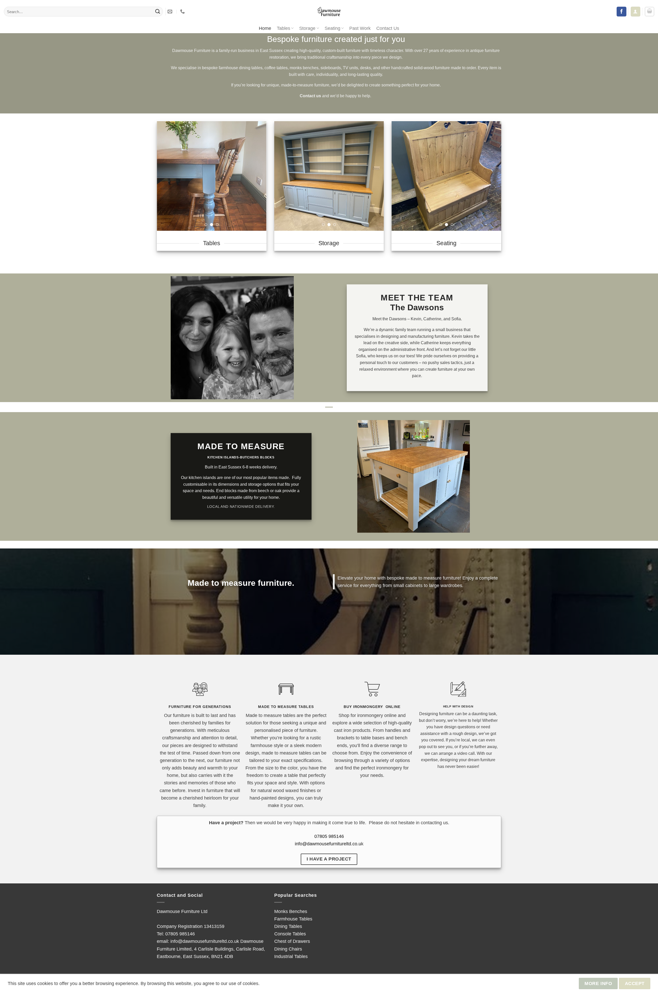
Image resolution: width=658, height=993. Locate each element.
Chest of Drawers (292, 941)
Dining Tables (288, 926)
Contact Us (387, 28)
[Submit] (157, 11)
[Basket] (649, 11)
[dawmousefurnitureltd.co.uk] (329, 11)
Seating (332, 28)
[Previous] (165, 176)
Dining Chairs (288, 949)
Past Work (360, 28)
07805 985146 (329, 836)
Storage (307, 28)
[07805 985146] (183, 11)
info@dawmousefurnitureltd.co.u (328, 843)
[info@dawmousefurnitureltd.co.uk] (170, 11)
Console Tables (290, 933)
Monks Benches (290, 911)
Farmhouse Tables (293, 918)
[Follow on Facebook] (621, 11)
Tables (283, 28)
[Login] (635, 11)
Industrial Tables (291, 956)
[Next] (257, 176)
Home (265, 28)
